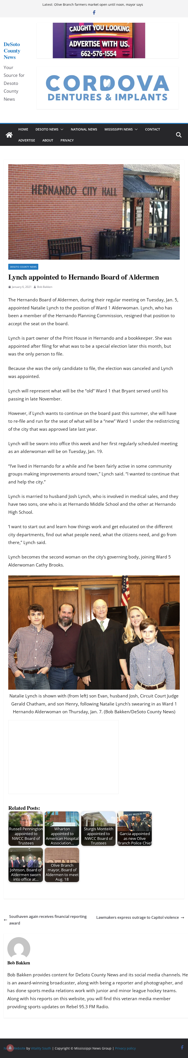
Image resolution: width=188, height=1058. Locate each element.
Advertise (26, 140)
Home (23, 129)
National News (84, 129)
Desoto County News (23, 266)
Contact (152, 129)
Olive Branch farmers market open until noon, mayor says (98, 4)
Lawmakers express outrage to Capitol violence (137, 917)
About (47, 140)
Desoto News (47, 129)
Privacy (67, 140)
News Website (14, 1048)
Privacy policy (125, 1048)
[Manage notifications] (10, 1048)
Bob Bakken (44, 287)
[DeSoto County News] (9, 134)
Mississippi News (119, 129)
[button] (61, 129)
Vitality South (41, 1048)
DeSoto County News (12, 50)
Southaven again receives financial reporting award (48, 920)
